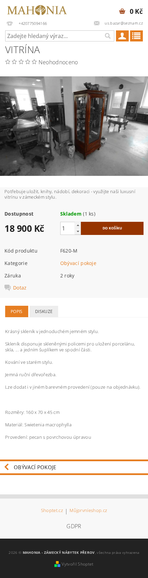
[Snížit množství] (78, 231)
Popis (17, 311)
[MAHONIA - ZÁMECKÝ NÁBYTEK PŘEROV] (37, 9)
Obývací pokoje (78, 263)
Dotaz (20, 288)
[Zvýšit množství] (78, 225)
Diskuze (44, 311)
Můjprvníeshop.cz (88, 510)
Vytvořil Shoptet (77, 564)
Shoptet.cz (52, 510)
